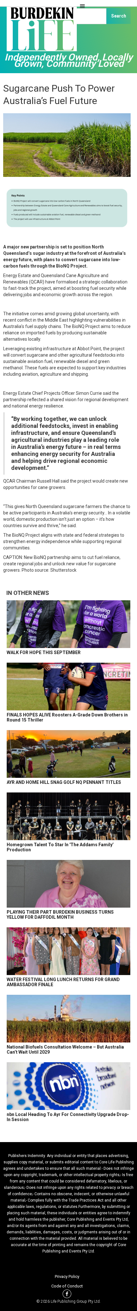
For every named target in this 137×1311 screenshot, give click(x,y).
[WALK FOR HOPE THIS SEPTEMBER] (68, 624)
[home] (40, 32)
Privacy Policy (67, 1276)
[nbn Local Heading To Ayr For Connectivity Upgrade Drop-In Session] (68, 1086)
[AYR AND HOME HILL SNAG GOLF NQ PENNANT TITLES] (68, 754)
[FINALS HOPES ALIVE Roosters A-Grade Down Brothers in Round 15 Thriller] (68, 686)
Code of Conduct (67, 1286)
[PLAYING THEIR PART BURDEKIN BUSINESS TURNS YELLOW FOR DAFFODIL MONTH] (68, 884)
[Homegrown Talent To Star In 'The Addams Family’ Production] (68, 816)
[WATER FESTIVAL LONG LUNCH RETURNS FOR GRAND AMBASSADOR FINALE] (68, 951)
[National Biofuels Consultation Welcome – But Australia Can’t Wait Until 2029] (68, 1019)
